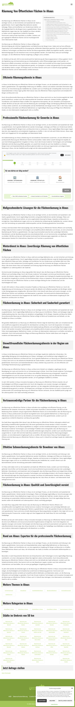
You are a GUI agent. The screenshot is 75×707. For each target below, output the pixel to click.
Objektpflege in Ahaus (37, 609)
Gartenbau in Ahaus (23, 609)
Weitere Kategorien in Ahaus (52, 37)
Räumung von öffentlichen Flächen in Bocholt (9, 623)
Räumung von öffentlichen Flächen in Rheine (23, 652)
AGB (9, 696)
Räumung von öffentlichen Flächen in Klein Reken (37, 638)
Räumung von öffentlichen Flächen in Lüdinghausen (51, 638)
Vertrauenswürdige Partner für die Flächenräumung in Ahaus (57, 29)
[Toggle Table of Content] (70, 17)
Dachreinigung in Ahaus (66, 609)
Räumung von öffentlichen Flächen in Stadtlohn (66, 652)
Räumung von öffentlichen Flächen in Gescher (9, 630)
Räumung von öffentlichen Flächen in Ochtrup (37, 645)
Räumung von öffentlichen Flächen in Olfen (51, 645)
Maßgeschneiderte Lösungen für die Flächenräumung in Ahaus (58, 24)
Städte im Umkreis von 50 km (52, 38)
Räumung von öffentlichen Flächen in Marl (66, 638)
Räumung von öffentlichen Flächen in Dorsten (51, 623)
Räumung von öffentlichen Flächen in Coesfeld (37, 623)
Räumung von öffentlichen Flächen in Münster (9, 645)
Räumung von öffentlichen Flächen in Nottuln (23, 645)
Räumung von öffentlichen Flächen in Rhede (9, 652)
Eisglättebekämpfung (37, 590)
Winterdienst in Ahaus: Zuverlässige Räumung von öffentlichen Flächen (59, 25)
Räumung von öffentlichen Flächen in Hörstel (9, 638)
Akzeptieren (41, 701)
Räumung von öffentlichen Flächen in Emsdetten (66, 623)
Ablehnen (52, 701)
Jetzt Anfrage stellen (50, 39)
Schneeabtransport (66, 590)
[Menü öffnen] (71, 4)
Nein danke (68, 155)
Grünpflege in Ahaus (9, 609)
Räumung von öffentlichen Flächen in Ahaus (54, 19)
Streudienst (23, 590)
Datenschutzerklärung (20, 696)
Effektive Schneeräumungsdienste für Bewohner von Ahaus (57, 31)
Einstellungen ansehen (65, 701)
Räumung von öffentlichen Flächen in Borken (23, 623)
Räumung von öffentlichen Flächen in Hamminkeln (51, 630)
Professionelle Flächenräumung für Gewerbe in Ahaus (56, 22)
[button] (72, 688)
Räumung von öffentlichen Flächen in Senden (51, 652)
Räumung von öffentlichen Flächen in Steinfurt (9, 660)
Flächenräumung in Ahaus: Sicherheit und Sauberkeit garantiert (58, 27)
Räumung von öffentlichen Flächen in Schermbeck (37, 652)
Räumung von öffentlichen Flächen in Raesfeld (66, 645)
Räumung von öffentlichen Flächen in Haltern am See (37, 630)
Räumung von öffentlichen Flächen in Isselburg (23, 638)
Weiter (66, 190)
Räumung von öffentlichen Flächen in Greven (23, 630)
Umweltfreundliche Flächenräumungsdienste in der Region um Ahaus (59, 28)
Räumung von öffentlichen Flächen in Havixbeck (66, 630)
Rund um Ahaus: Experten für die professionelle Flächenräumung (58, 34)
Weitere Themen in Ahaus (51, 35)
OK (62, 155)
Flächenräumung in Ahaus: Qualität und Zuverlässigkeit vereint (58, 32)
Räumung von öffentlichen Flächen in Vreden (66, 660)
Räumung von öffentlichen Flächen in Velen (37, 660)
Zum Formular (6, 673)
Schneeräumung (9, 590)
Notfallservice (9, 594)
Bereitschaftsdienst (52, 590)
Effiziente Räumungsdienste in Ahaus (53, 21)
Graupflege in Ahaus (52, 609)
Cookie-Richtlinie (54, 704)
